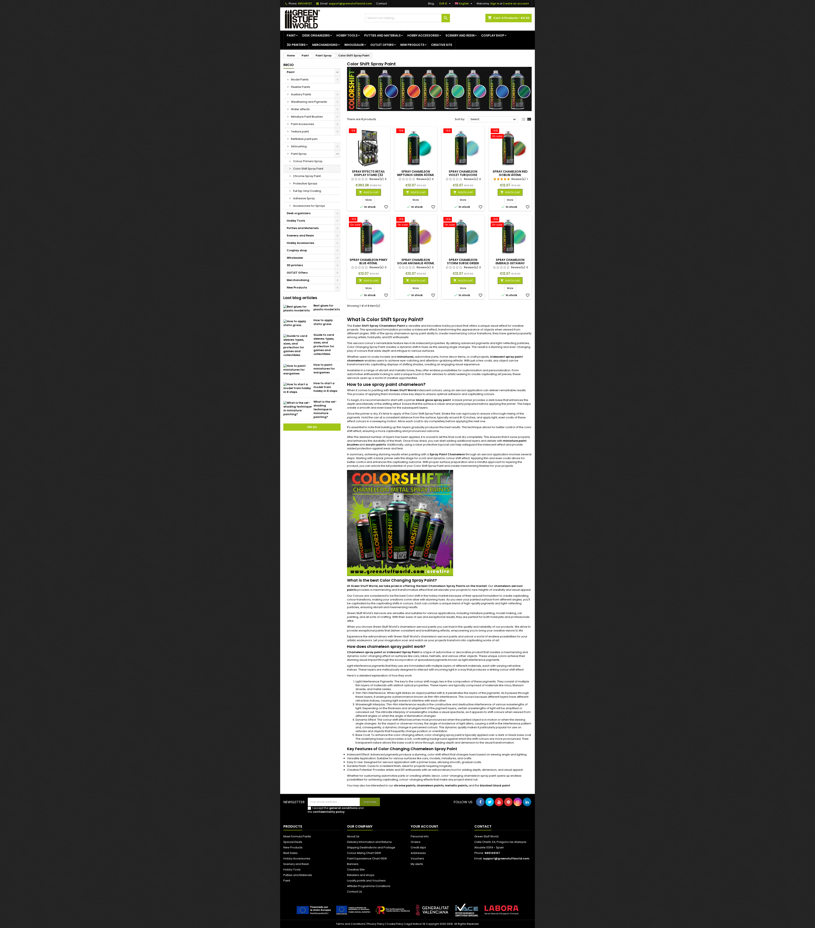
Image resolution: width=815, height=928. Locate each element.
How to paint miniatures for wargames (324, 368)
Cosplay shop (492, 35)
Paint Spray (298, 154)
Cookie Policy (394, 924)
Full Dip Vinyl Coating (307, 191)
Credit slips (418, 847)
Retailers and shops (360, 875)
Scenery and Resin (460, 35)
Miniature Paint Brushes (307, 117)
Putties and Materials (382, 35)
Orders (415, 842)
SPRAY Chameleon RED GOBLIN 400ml (510, 173)
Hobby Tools (347, 35)
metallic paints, (456, 785)
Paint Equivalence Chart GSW (367, 858)
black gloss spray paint (433, 400)
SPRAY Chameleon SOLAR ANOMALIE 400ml (415, 261)
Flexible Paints (300, 87)
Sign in (494, 3)
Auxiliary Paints (301, 94)
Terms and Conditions (350, 924)
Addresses (418, 853)
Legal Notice (413, 924)
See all (312, 427)
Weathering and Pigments (309, 102)
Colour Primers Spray (307, 161)
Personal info (420, 836)
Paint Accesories (302, 124)
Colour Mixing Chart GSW (364, 853)
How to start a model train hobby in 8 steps (325, 387)
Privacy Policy (376, 924)
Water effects (300, 109)
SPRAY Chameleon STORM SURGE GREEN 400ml (463, 263)
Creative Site (356, 870)
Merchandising (325, 45)
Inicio (288, 64)
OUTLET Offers (382, 45)
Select (494, 119)
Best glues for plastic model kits (326, 307)
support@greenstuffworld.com (350, 3)
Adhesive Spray (304, 198)
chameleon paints (430, 785)
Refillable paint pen (304, 139)
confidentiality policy (329, 812)
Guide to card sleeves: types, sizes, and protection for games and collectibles (323, 344)
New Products (412, 45)
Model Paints (300, 79)
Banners (352, 864)
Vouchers (417, 858)
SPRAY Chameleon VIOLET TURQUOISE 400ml (463, 174)
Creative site (441, 45)
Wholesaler (354, 45)
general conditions (343, 808)
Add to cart (368, 192)
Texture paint (300, 131)
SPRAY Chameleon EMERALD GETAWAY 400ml (510, 263)
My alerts (417, 864)
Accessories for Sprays (309, 206)
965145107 (305, 3)
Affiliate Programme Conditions (368, 886)
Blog (431, 3)
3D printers (296, 45)
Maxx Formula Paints (297, 836)
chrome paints (404, 785)
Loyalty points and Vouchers (366, 881)
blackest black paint (495, 785)
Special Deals (292, 842)
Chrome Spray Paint (307, 176)
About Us (353, 836)
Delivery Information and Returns (369, 842)
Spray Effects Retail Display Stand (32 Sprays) (368, 174)
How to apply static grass (323, 322)
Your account (424, 826)
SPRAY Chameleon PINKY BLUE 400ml (368, 261)
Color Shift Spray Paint (308, 169)
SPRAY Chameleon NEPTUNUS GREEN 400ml (415, 173)
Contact (381, 3)
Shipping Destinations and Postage (371, 847)
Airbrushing (299, 146)
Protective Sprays (305, 183)
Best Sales (290, 853)
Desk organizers (316, 35)
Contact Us (354, 892)
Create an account (516, 3)
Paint (291, 35)
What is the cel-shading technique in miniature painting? (325, 409)
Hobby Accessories (423, 35)
